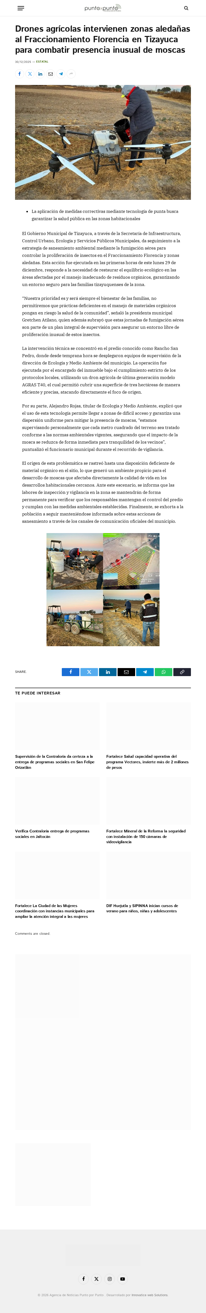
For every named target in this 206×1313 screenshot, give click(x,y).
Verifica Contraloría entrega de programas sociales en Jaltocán (52, 834)
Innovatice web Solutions (150, 1295)
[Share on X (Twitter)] (29, 73)
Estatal (42, 62)
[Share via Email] (50, 73)
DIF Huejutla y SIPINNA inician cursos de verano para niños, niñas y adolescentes (142, 908)
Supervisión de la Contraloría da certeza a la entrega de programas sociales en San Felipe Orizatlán (54, 762)
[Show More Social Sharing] (71, 73)
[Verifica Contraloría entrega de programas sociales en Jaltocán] (57, 801)
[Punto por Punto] (103, 8)
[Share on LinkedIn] (40, 73)
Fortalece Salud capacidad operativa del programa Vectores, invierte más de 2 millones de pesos (147, 762)
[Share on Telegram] (60, 73)
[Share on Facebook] (19, 73)
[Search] (185, 8)
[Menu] (21, 8)
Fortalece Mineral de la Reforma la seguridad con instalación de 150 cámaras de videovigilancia (145, 837)
